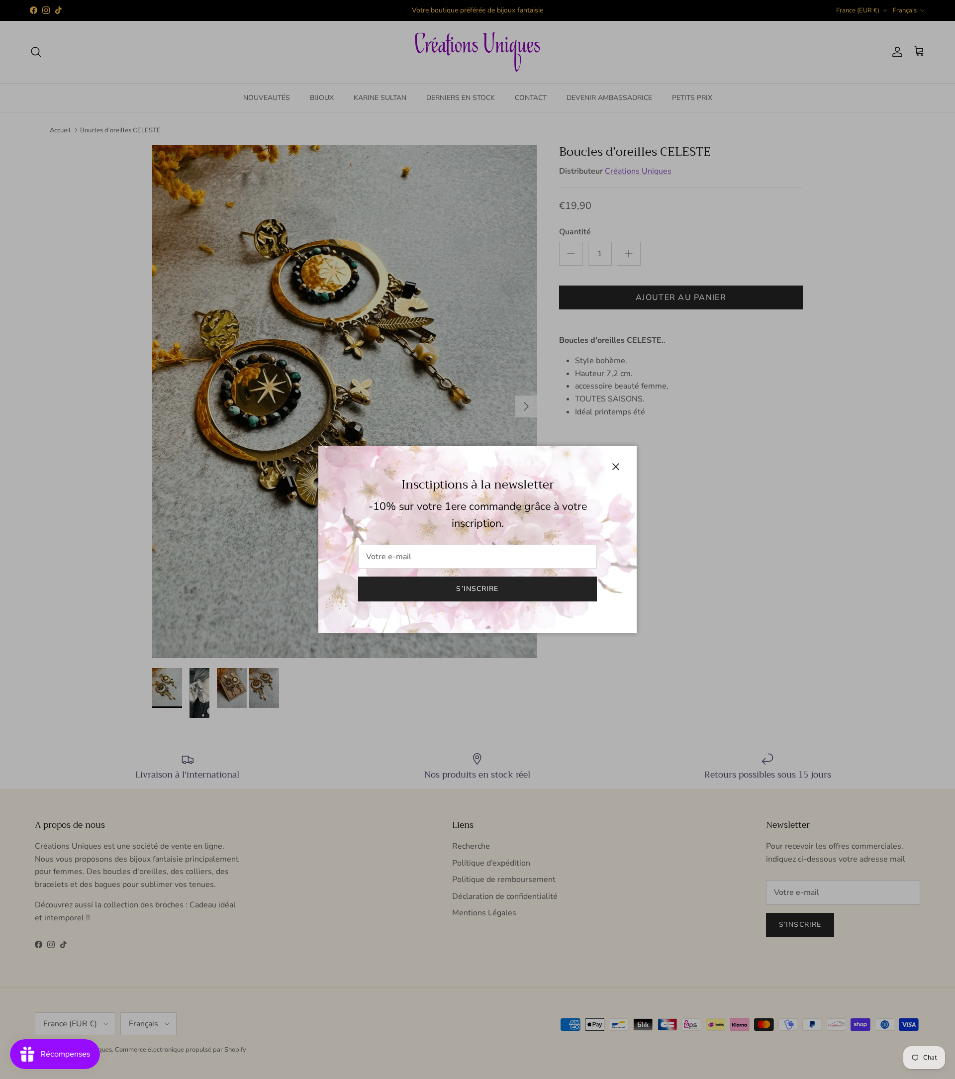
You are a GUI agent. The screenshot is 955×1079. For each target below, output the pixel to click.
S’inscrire (477, 588)
